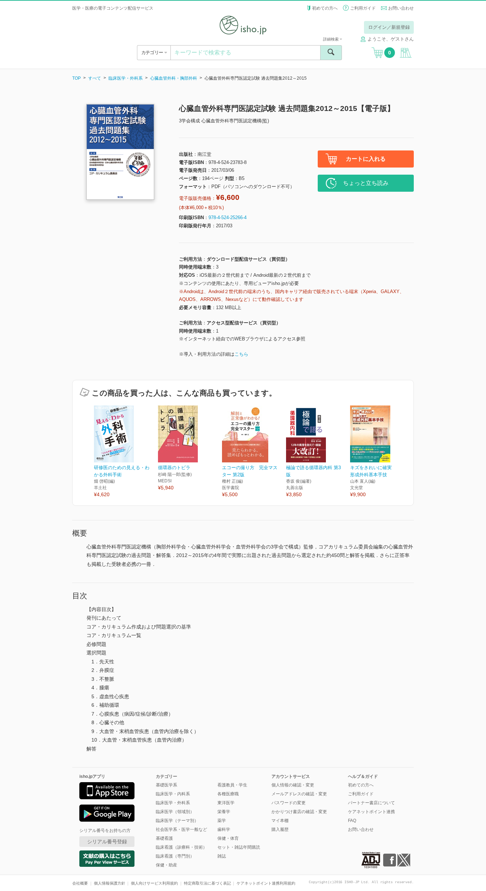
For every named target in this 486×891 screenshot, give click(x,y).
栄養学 (223, 811)
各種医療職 (228, 793)
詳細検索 (331, 39)
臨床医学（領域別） (175, 811)
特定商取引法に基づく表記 (207, 883)
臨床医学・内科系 (173, 793)
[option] (126, 451)
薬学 (221, 820)
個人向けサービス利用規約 (154, 883)
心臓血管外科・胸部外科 (173, 78)
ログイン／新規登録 (389, 27)
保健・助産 (166, 865)
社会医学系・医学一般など (181, 829)
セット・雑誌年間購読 (238, 847)
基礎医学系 (166, 785)
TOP (76, 78)
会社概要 (80, 883)
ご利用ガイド (363, 8)
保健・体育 (228, 838)
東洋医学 (225, 802)
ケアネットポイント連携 (371, 811)
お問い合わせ (401, 8)
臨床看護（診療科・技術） (181, 847)
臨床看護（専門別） (175, 856)
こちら (241, 354)
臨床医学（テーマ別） (177, 820)
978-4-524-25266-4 (227, 217)
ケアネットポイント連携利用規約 (266, 883)
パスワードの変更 (288, 802)
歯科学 (223, 829)
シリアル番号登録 (107, 841)
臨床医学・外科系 (126, 78)
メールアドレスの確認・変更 (299, 793)
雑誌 (221, 856)
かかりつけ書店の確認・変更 (299, 811)
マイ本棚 (280, 820)
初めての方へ (325, 8)
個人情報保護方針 (109, 883)
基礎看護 (164, 838)
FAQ (352, 820)
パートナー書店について (371, 802)
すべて (94, 78)
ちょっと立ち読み (366, 183)
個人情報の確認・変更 (292, 785)
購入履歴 (280, 829)
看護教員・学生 (232, 785)
